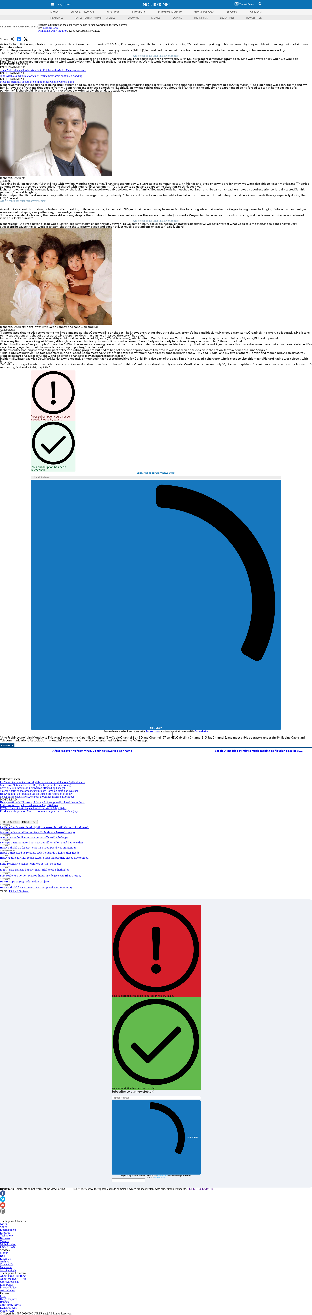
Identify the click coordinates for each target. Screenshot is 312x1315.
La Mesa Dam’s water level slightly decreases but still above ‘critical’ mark (42, 782)
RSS (2, 1255)
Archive (4, 1261)
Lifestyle (5, 1232)
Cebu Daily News (10, 1304)
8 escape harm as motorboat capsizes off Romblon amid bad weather (39, 790)
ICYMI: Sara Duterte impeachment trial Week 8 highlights (33, 808)
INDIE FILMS (201, 17)
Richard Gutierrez (19, 891)
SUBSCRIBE (193, 1137)
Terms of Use (152, 731)
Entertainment (8, 1229)
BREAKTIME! (227, 17)
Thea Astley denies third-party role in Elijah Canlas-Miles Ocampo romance (43, 70)
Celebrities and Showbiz (19, 26)
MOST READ (29, 822)
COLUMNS (133, 17)
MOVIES (155, 17)
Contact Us (6, 1264)
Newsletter (6, 1267)
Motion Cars (7, 1310)
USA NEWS (7, 1247)
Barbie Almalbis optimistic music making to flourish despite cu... (259, 750)
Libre (3, 1296)
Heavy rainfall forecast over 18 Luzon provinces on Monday (36, 887)
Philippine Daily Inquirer (52, 30)
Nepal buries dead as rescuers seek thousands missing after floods (37, 796)
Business (5, 1238)
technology (204, 12)
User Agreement (9, 1281)
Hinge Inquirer (8, 1299)
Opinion (4, 1241)
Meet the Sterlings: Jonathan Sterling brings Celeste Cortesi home (37, 81)
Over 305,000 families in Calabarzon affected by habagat (32, 787)
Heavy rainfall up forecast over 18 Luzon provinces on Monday (36, 793)
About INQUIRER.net (13, 1275)
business (113, 12)
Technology (7, 1235)
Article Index (7, 1290)
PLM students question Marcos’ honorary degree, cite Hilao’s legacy (39, 811)
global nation (82, 12)
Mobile (4, 1252)
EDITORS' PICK (10, 822)
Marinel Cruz (50, 27)
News (54, 12)
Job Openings (8, 1270)
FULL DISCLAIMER (200, 1188)
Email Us (5, 1258)
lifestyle (139, 12)
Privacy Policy (201, 731)
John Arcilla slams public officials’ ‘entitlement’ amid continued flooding (41, 75)
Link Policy (6, 1284)
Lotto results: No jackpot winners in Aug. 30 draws (29, 805)
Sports (3, 1226)
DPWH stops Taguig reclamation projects (24, 881)
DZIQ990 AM (8, 1307)
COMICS (177, 17)
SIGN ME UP (156, 728)
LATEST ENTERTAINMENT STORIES (95, 17)
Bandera (5, 1301)
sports (231, 12)
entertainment (170, 12)
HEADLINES (56, 17)
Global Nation (8, 1244)
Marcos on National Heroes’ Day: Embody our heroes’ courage (36, 785)
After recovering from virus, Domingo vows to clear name (92, 750)
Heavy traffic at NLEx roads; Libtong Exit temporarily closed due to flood (42, 802)
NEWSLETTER (254, 17)
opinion (256, 12)
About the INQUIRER (13, 1278)
